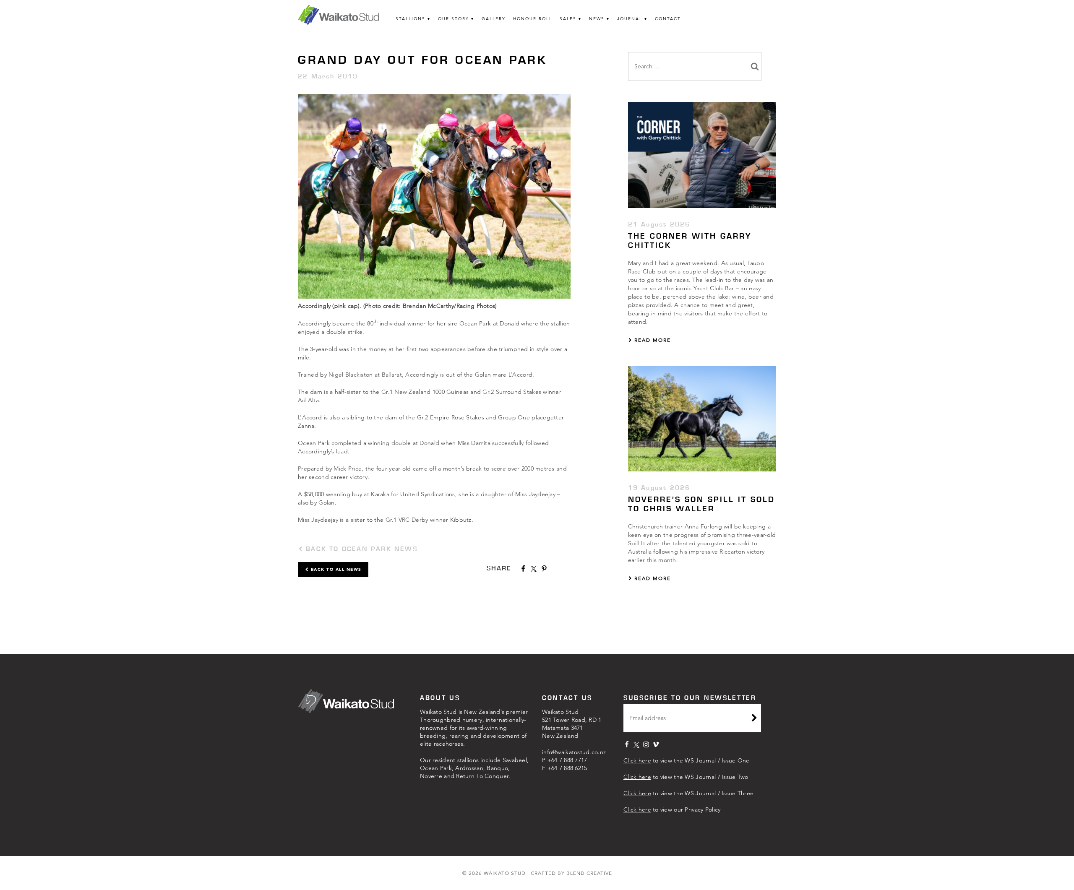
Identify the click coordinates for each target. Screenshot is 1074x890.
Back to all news (335, 569)
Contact (668, 18)
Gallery (494, 18)
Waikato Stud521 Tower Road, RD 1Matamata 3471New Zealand (572, 723)
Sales (568, 18)
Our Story (453, 18)
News (597, 18)
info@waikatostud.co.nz (574, 752)
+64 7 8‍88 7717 (567, 760)
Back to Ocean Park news (360, 548)
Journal (629, 18)
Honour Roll (532, 18)
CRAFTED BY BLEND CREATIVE (571, 873)
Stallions (410, 18)
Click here (637, 760)
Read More (651, 340)
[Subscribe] (754, 719)
